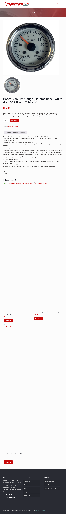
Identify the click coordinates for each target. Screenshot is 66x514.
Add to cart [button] (8, 320)
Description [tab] (8, 132)
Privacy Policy (48, 484)
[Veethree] (17, 4)
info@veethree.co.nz (10, 497)
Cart (25, 488)
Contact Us (27, 481)
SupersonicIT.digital (40, 510)
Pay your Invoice (28, 495)
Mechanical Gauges (13, 126)
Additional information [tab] (19, 132)
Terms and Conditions (50, 481)
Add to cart (14, 120)
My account (27, 484)
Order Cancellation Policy (51, 488)
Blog (25, 492)
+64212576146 (8, 494)
